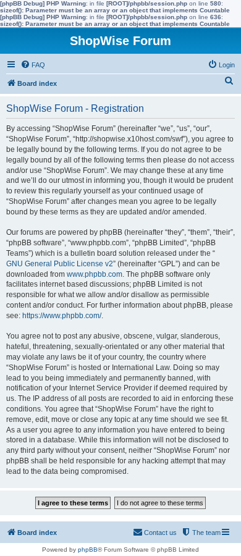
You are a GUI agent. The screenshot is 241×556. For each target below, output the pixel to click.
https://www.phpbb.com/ (61, 315)
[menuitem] (32, 64)
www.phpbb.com (94, 274)
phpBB (88, 549)
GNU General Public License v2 (59, 263)
